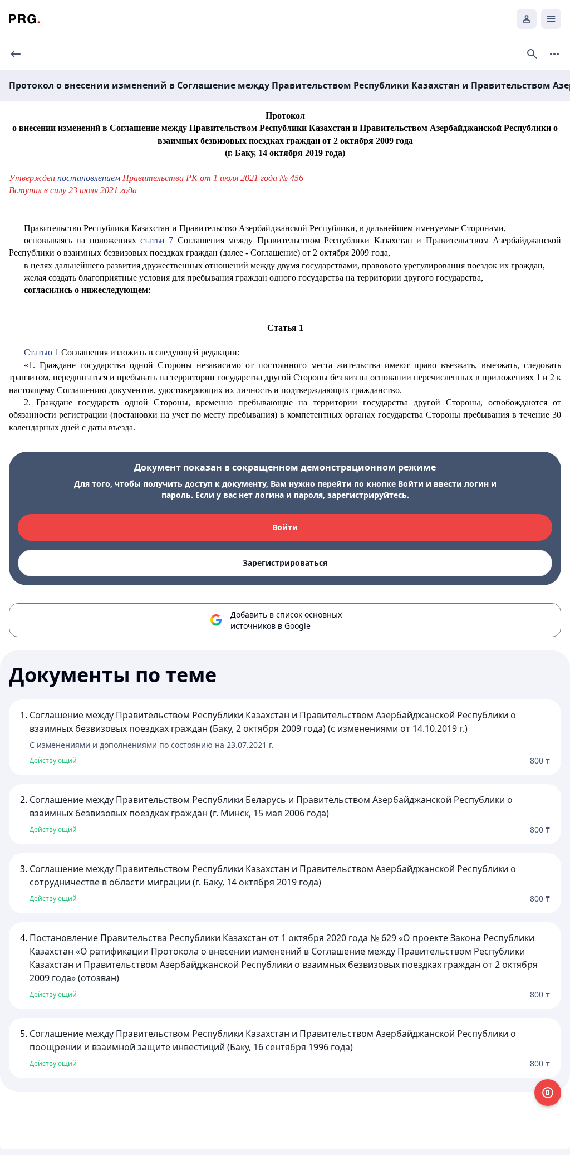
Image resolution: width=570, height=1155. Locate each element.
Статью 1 (41, 352)
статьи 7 (156, 240)
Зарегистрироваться (285, 562)
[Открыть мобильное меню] (551, 19)
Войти (285, 527)
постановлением (88, 178)
